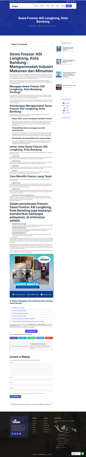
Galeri (52, 6)
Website (11, 388)
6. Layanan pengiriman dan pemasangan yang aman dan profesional (27, 321)
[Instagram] (69, 1)
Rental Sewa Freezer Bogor (69, 85)
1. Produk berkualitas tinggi (17, 308)
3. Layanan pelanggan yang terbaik (19, 313)
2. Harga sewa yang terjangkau (18, 310)
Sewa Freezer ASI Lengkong (25, 334)
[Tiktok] (71, 1)
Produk (47, 6)
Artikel (57, 6)
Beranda (36, 6)
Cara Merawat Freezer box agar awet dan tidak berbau (69, 61)
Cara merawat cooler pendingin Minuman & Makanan (68, 49)
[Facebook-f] (12, 434)
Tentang (42, 6)
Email (11, 382)
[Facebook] (67, 1)
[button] (75, 1)
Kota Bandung (14, 334)
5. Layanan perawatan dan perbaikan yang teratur (23, 318)
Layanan (63, 6)
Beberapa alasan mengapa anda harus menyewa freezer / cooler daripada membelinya (69, 74)
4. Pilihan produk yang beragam (19, 316)
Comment (12, 362)
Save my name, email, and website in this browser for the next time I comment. (28, 393)
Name (11, 377)
